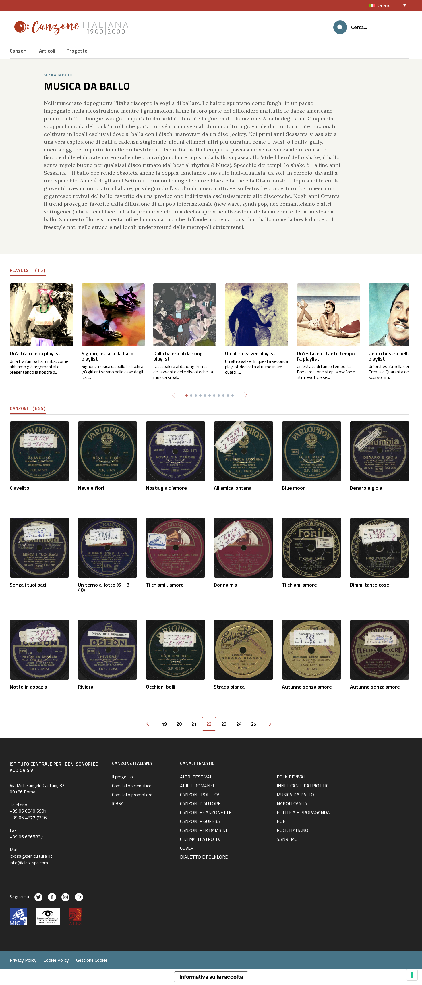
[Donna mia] (243, 547)
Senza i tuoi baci (28, 585)
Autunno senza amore (307, 687)
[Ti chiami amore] (311, 547)
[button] (245, 395)
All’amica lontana (232, 488)
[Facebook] (52, 897)
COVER (186, 848)
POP (281, 822)
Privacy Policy (23, 960)
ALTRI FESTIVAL (196, 777)
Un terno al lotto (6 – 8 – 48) (105, 587)
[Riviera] (107, 649)
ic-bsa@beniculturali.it (31, 856)
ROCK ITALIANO (292, 831)
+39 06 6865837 (26, 836)
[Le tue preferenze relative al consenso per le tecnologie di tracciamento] (411, 974)
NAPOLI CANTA (292, 804)
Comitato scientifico (132, 786)
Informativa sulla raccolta (211, 977)
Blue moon (294, 488)
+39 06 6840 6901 (28, 810)
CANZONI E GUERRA (200, 822)
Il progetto (122, 777)
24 (238, 723)
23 (224, 723)
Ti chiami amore (299, 585)
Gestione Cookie (91, 960)
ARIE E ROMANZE (197, 786)
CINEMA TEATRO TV (200, 840)
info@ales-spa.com (29, 862)
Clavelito (19, 488)
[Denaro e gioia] (379, 450)
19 (164, 723)
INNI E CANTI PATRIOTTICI (303, 786)
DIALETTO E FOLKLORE (204, 857)
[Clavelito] (39, 450)
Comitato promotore (132, 795)
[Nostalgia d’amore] (175, 450)
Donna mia (225, 585)
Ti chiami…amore (165, 585)
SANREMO (287, 840)
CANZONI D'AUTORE (200, 804)
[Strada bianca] (243, 649)
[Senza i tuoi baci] (39, 547)
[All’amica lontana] (243, 450)
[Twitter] (38, 897)
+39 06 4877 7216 (28, 817)
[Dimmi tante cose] (379, 547)
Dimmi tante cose (369, 585)
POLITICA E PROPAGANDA (303, 813)
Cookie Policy (56, 960)
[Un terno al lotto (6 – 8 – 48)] (107, 547)
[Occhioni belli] (175, 649)
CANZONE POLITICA (200, 795)
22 (209, 723)
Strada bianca (229, 687)
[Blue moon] (311, 450)
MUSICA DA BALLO (295, 795)
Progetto (77, 51)
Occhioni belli (160, 687)
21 (194, 723)
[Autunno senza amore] (311, 649)
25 (253, 723)
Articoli (47, 51)
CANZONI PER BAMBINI (203, 831)
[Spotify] (79, 897)
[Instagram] (65, 897)
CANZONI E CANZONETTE (205, 813)
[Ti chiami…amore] (175, 547)
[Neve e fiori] (107, 450)
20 (179, 723)
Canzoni (19, 51)
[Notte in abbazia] (39, 649)
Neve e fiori (91, 488)
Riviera (85, 687)
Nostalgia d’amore (166, 488)
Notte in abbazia (28, 687)
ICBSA (118, 804)
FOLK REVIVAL (291, 777)
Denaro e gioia (366, 488)
